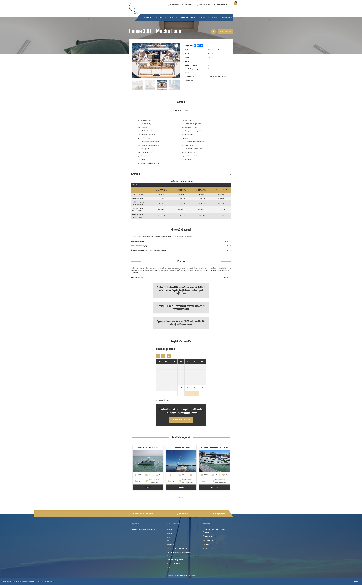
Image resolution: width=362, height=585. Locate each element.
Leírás (187, 111)
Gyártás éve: (189, 80)
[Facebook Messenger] (198, 45)
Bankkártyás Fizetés (173, 563)
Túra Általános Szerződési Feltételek (179, 552)
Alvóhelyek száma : (191, 65)
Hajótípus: (188, 50)
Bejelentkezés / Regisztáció (181, 420)
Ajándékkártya (213, 17)
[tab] (178, 110)
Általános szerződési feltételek (177, 548)
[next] (163, 356)
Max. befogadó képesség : (194, 69)
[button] (179, 497)
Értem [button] (356, 581)
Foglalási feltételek (173, 556)
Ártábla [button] (135, 175)
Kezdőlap (170, 530)
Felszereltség (177, 111)
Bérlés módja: (189, 76)
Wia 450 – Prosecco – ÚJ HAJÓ (214, 448)
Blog (168, 537)
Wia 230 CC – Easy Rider (147, 448)
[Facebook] (195, 45)
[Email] (201, 45)
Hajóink (169, 533)
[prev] (158, 356)
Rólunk (169, 541)
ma (169, 356)
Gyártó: (187, 54)
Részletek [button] (48, 581)
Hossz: (187, 61)
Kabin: (187, 73)
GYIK (168, 567)
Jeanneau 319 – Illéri (181, 448)
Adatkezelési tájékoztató (175, 560)
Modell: (187, 58)
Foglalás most (225, 31)
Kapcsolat (170, 545)
